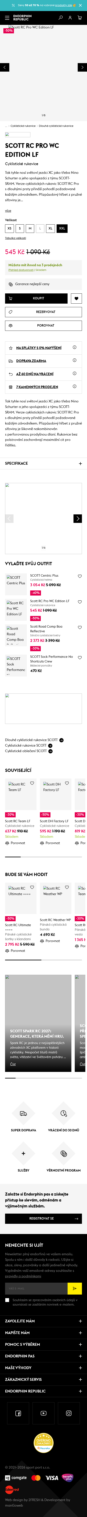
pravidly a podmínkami (23, 1276)
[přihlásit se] (70, 17)
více (8, 210)
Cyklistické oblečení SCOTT (26, 751)
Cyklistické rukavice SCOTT (25, 745)
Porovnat (18, 843)
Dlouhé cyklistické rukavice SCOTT (31, 740)
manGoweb (14, 1505)
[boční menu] (7, 18)
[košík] (79, 17)
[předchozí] (9, 518)
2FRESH (34, 1500)
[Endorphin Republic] (22, 17)
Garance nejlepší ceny (32, 284)
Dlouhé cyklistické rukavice (56, 126)
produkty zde (63, 5)
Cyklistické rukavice (23, 126)
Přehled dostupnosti (21, 270)
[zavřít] (80, 5)
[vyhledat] (60, 17)
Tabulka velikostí (15, 238)
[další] (77, 518)
